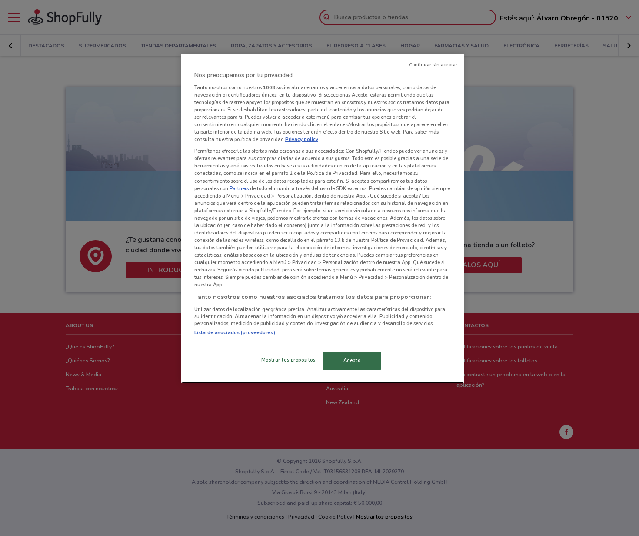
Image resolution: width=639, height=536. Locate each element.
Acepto (351, 360)
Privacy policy (301, 139)
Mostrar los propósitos (288, 359)
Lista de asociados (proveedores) (234, 332)
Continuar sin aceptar (433, 64)
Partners (239, 188)
